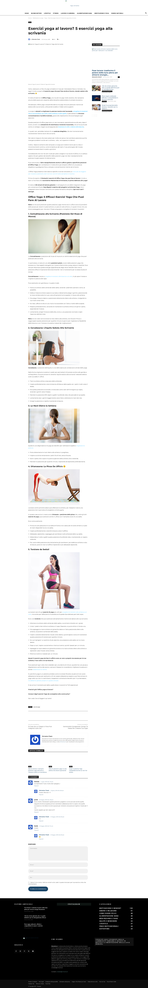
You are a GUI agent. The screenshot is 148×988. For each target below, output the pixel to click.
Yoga (45, 18)
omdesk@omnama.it (62, 971)
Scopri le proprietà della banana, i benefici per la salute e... (110, 106)
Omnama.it (63, 741)
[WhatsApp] (42, 715)
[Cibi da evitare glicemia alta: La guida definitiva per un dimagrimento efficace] (96, 88)
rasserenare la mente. (39, 669)
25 (118, 77)
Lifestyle (47, 13)
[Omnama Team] (29, 39)
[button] (146, 13)
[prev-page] (93, 115)
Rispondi (36, 785)
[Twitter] (34, 715)
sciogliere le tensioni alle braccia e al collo (58, 276)
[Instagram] (20, 951)
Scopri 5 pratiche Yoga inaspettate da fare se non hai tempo (78, 770)
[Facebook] (30, 715)
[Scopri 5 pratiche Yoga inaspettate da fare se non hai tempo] (78, 760)
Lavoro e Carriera (68, 13)
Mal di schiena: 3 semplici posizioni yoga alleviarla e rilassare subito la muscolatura (37, 770)
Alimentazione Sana (84, 13)
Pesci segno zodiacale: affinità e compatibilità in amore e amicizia (110, 97)
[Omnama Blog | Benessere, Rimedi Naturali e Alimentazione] (74, 5)
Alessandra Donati (97, 77)
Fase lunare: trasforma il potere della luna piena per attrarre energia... (105, 72)
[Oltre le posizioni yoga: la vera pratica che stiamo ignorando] (58, 760)
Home (27, 13)
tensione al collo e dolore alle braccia (71, 127)
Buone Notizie (36, 13)
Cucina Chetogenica (107, 91)
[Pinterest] (38, 715)
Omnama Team (36, 39)
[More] (46, 715)
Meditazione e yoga (101, 13)
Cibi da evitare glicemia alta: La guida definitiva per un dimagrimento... (110, 87)
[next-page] (96, 115)
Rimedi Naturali (117, 13)
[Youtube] (33, 951)
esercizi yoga (36, 707)
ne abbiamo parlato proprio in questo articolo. (43, 680)
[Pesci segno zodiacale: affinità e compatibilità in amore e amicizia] (96, 98)
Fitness (55, 13)
